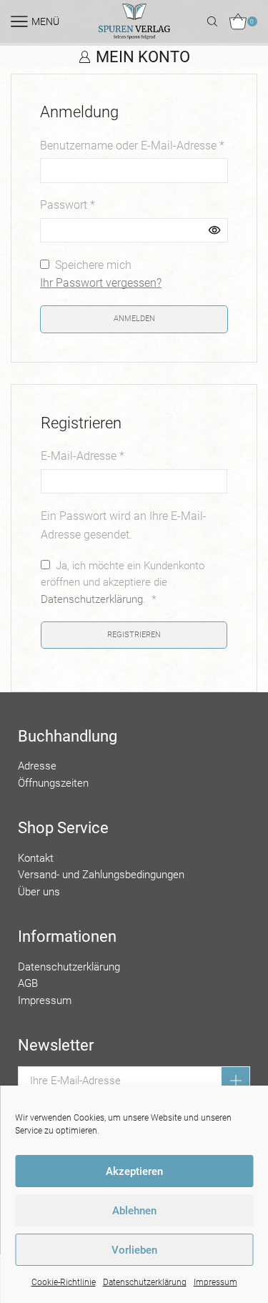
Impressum (215, 1282)
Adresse (37, 765)
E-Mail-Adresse (82, 456)
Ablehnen (134, 1210)
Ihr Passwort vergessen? (101, 283)
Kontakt (36, 858)
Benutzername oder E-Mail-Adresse (132, 145)
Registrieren (134, 634)
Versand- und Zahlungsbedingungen (101, 874)
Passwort (67, 205)
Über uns (39, 891)
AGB (28, 983)
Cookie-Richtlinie (63, 1282)
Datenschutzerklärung (145, 1282)
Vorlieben (134, 1250)
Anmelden (134, 318)
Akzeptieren (134, 1171)
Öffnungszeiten (53, 783)
